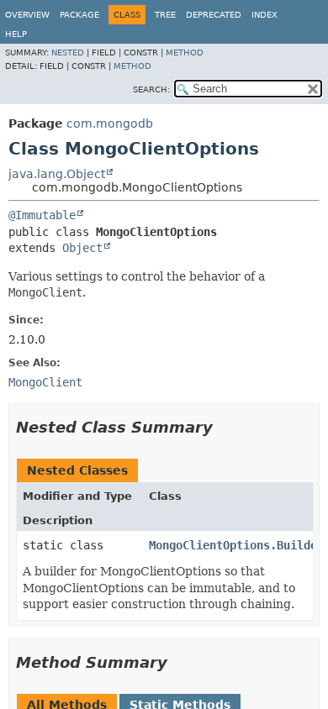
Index (264, 14)
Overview (27, 14)
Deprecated (213, 14)
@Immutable (42, 215)
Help (16, 34)
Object (82, 248)
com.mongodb (109, 123)
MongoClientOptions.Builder (236, 545)
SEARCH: (151, 89)
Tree (165, 14)
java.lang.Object (56, 174)
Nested (67, 52)
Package (79, 14)
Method (185, 52)
